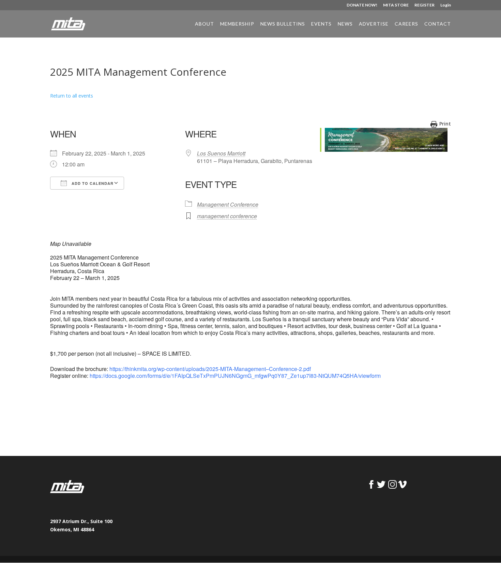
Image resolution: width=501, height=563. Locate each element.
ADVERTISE (374, 24)
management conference (227, 216)
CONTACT (437, 24)
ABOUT (204, 24)
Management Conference (227, 204)
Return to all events (71, 95)
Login (445, 5)
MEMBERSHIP (237, 24)
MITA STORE (396, 5)
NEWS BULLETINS (282, 24)
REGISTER (424, 5)
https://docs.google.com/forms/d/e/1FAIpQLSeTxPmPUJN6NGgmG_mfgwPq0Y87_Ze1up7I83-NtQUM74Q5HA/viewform (235, 376)
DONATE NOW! (362, 5)
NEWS (345, 24)
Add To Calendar (91, 183)
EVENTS (321, 24)
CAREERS (406, 24)
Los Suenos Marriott (221, 153)
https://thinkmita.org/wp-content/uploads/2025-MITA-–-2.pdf (210, 369)
